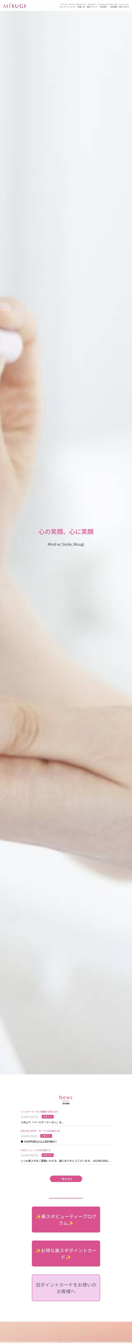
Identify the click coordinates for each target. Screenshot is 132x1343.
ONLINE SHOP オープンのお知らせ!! (40, 1130)
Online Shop (68, 5)
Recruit (114, 5)
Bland (92, 5)
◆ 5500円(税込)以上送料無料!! (39, 1141)
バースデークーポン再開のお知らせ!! (39, 1111)
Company (103, 5)
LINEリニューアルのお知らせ (36, 1150)
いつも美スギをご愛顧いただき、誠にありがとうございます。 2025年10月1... (65, 1161)
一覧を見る (66, 1179)
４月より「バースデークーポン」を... (42, 1122)
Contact (123, 5)
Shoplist (81, 5)
